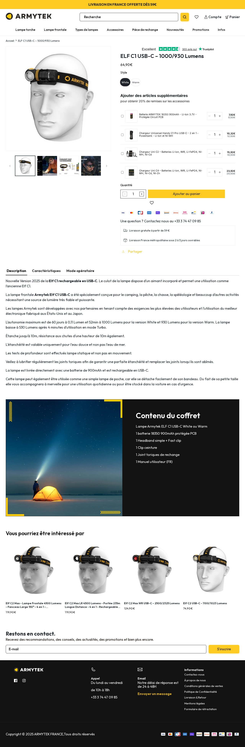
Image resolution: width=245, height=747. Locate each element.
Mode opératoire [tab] (80, 271)
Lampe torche (25, 30)
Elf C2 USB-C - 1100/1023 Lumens (205, 603)
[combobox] (129, 17)
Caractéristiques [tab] (46, 271)
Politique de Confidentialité (200, 691)
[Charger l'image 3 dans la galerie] (69, 166)
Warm (136, 82)
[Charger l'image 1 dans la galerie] (25, 166)
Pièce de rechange (145, 30)
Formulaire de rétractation (200, 709)
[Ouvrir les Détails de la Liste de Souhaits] (196, 17)
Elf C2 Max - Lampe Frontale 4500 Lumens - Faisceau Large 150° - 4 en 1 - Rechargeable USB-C (33, 605)
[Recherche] (184, 17)
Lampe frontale (55, 30)
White (125, 82)
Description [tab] (16, 271)
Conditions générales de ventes (203, 686)
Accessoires (115, 30)
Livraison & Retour (195, 697)
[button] (28, 30)
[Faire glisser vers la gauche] (10, 166)
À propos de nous (195, 680)
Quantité (126, 185)
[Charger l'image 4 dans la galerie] (91, 166)
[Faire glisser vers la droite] (106, 166)
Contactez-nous (194, 674)
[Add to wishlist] (152, 203)
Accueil (10, 40)
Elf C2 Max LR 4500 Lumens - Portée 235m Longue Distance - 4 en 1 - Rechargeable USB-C (92, 605)
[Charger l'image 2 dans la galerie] (47, 166)
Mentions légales (194, 703)
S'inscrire (224, 649)
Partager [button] (135, 251)
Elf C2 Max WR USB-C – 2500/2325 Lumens (152, 603)
